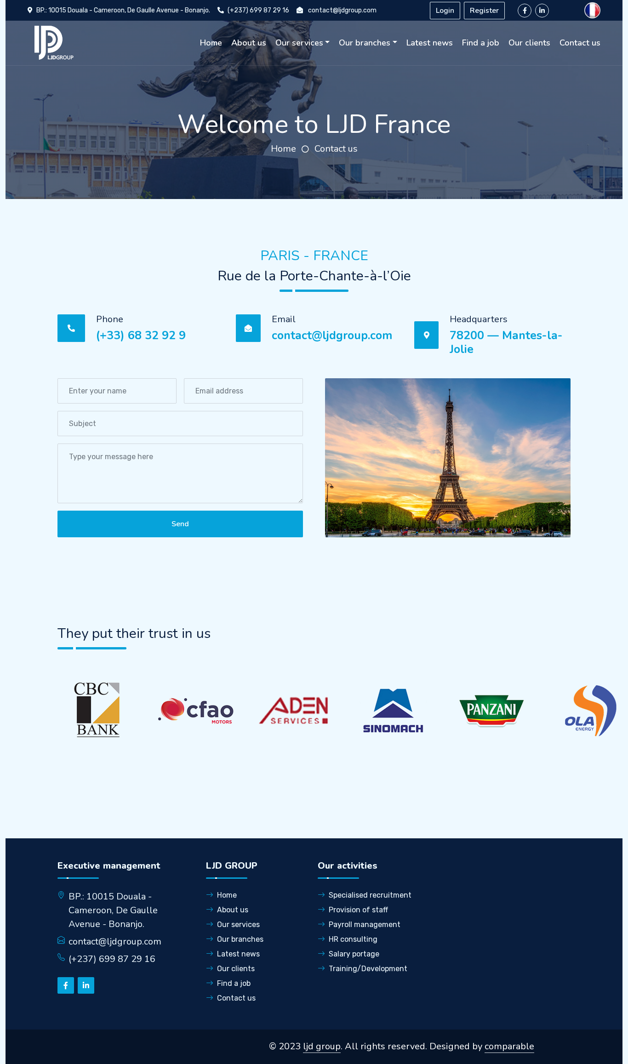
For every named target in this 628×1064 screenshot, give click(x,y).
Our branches (364, 42)
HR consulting (353, 939)
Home (211, 42)
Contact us (579, 42)
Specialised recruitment (370, 895)
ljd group (322, 1046)
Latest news (429, 42)
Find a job (480, 42)
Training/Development (368, 968)
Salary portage (354, 954)
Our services (299, 42)
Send (180, 524)
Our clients (529, 42)
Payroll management (364, 924)
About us (248, 42)
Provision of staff (358, 909)
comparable (509, 1046)
